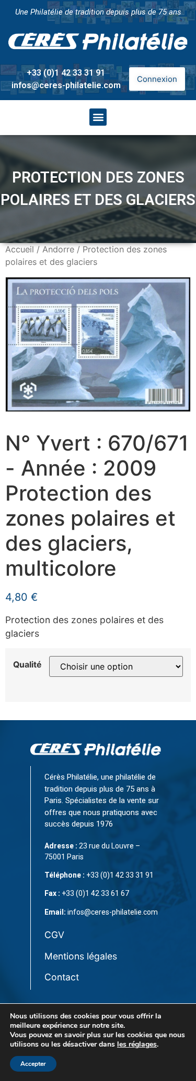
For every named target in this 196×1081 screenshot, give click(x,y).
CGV (54, 934)
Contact (61, 976)
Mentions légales (80, 956)
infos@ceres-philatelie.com (66, 85)
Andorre (58, 249)
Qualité (27, 665)
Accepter (33, 1064)
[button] (98, 117)
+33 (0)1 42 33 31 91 (66, 73)
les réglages (137, 1044)
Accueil (19, 249)
